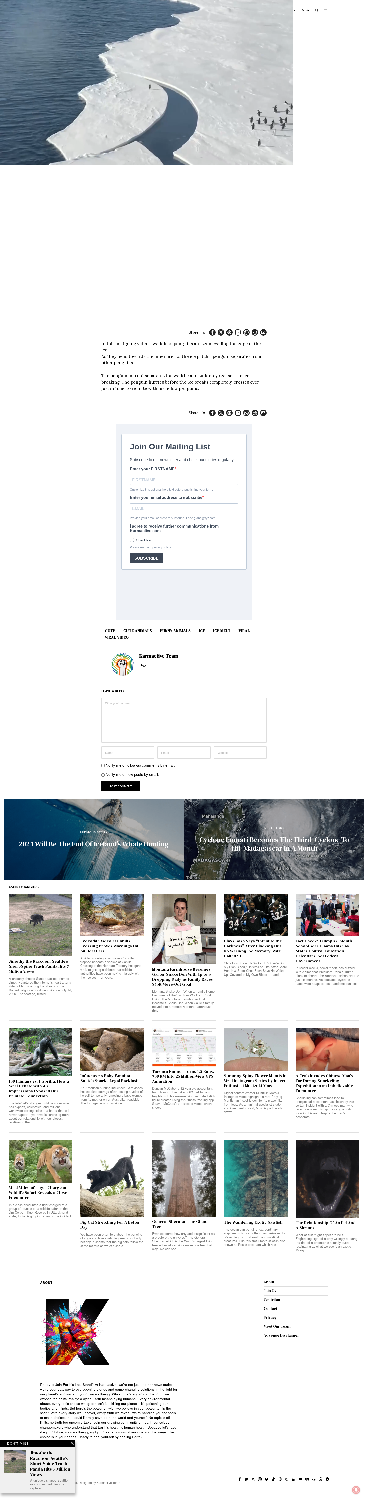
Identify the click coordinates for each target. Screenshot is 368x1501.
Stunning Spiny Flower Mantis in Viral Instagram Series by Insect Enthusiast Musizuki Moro (255, 1080)
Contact (270, 1308)
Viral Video (117, 637)
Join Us (270, 1290)
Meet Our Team (277, 1326)
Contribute (273, 1299)
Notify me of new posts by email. (132, 774)
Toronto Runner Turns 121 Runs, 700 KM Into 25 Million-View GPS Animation (183, 1076)
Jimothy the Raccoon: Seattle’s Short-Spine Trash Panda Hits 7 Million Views (39, 966)
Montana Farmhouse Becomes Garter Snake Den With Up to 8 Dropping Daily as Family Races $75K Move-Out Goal (182, 977)
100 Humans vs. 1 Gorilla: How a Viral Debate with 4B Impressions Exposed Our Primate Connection (39, 1089)
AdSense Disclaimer (281, 1335)
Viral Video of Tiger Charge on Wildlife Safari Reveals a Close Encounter (38, 1192)
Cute (110, 630)
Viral (244, 630)
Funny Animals (175, 630)
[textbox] (109, 1410)
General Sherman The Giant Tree (179, 1224)
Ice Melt (222, 630)
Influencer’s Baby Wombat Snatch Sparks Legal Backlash (109, 1078)
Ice (202, 630)
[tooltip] (212, 332)
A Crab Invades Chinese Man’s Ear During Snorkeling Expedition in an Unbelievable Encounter (324, 1083)
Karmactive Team (158, 656)
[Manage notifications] (356, 1490)
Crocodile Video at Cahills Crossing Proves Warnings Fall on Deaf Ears (110, 946)
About (269, 1282)
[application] (146, 82)
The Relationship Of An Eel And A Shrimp (326, 1225)
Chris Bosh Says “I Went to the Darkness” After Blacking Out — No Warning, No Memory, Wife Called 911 (255, 948)
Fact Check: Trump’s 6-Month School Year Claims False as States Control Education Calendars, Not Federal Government (324, 951)
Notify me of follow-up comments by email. (140, 765)
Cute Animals (137, 630)
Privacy (270, 1317)
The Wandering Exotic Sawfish (253, 1222)
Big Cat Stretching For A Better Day (110, 1225)
